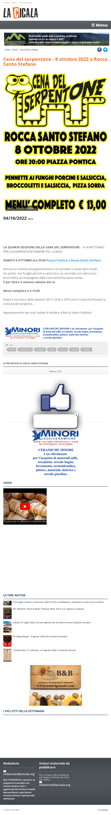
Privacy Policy (26, 3)
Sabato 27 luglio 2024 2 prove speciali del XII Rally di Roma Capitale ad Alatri (52, 622)
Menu (102, 25)
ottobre (40, 349)
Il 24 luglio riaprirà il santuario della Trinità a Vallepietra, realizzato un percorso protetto (58, 602)
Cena (12, 349)
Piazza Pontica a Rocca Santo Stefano (73, 260)
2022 (52, 349)
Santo (74, 349)
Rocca (63, 349)
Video (14, 3)
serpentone (26, 349)
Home (6, 3)
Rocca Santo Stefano (29, 50)
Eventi (15, 50)
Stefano (86, 349)
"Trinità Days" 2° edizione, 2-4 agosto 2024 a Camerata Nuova (44, 650)
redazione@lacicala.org (19, 774)
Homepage (103, 809)
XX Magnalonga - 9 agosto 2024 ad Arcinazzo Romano (40, 636)
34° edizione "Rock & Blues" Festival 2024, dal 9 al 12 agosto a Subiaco (48, 608)
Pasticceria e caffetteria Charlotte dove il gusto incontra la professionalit (44, 521)
